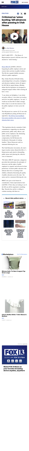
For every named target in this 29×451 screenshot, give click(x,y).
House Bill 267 (6, 67)
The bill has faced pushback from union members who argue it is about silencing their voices (14, 118)
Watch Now (24, 2)
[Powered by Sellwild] (25, 344)
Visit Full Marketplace (22, 254)
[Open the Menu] (2, 2)
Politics (5, 13)
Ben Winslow (10, 48)
